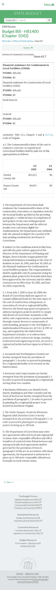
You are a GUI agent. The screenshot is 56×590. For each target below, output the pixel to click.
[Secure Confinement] (12, 482)
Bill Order (6, 41)
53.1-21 (49, 134)
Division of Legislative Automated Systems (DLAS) (32, 580)
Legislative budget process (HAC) (27, 499)
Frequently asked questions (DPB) (27, 508)
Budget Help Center (28, 546)
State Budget (28, 13)
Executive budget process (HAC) (27, 502)
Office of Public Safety (23, 41)
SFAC (37, 530)
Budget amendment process (27, 518)
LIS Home (19, 574)
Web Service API (34, 543)
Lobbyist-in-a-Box (32, 574)
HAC (32, 530)
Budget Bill (10, 20)
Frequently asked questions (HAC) (27, 521)
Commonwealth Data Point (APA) (27, 505)
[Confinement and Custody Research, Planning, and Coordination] (5, 482)
